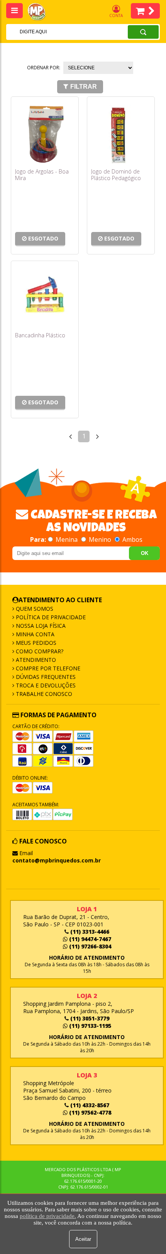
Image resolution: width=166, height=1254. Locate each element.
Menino (100, 539)
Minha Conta (34, 634)
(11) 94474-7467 (89, 939)
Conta (116, 15)
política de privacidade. (48, 1216)
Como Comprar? (38, 651)
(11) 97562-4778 (89, 1112)
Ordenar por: (43, 67)
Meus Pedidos (35, 642)
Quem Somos (33, 608)
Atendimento (35, 659)
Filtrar (83, 86)
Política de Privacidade (50, 617)
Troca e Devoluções (45, 685)
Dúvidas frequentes (45, 676)
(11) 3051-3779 (89, 1018)
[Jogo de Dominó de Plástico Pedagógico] (121, 134)
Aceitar (83, 1239)
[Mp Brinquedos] (41, 12)
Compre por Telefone (47, 668)
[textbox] (56, 31)
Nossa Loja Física (40, 625)
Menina (66, 539)
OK (144, 553)
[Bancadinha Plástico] (45, 298)
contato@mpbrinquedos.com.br (56, 860)
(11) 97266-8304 (89, 946)
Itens (145, 11)
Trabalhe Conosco (43, 693)
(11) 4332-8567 (89, 1105)
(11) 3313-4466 (89, 931)
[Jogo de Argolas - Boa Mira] (45, 134)
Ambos (131, 539)
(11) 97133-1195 (89, 1025)
